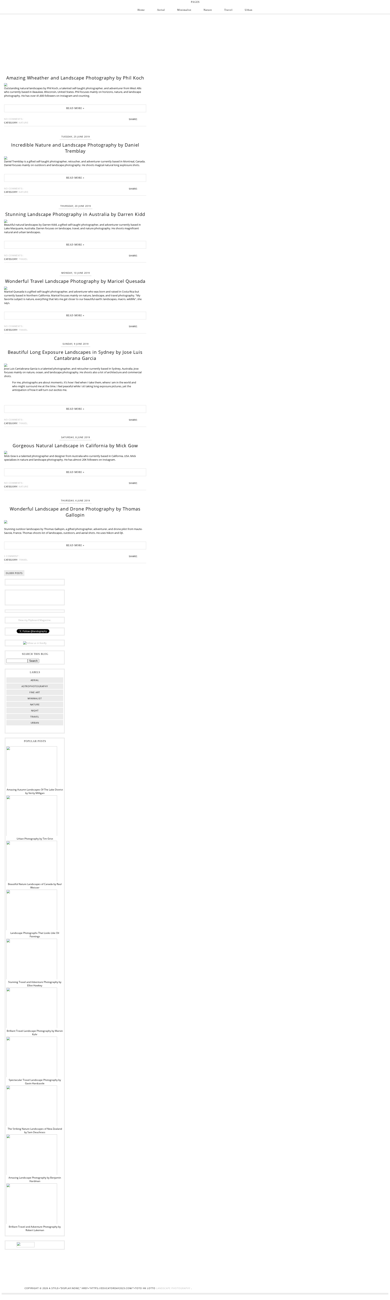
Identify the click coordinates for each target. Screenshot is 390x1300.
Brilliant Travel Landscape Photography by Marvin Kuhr (35, 1032)
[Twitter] (28, 597)
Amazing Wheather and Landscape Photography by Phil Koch (75, 78)
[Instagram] (22, 597)
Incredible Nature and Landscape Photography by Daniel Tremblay (75, 148)
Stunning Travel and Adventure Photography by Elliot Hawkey (34, 983)
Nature (208, 9)
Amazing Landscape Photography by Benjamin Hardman (35, 1179)
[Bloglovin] (41, 597)
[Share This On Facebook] (140, 119)
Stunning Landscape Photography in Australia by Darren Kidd (75, 214)
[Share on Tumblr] (143, 119)
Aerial (161, 9)
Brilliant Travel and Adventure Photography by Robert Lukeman (35, 1228)
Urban (248, 9)
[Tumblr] (47, 597)
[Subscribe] (53, 597)
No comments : (14, 119)
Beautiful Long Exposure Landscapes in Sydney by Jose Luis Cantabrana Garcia (75, 355)
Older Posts (14, 573)
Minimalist (184, 9)
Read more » (75, 108)
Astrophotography (35, 686)
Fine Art (34, 692)
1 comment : (12, 556)
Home (141, 9)
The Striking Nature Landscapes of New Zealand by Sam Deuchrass (35, 1130)
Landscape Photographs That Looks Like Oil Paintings (34, 934)
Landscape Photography (173, 1288)
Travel (228, 9)
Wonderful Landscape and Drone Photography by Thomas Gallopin (75, 512)
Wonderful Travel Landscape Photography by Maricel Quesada (75, 281)
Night (35, 710)
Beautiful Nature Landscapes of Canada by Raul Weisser (35, 885)
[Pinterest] (34, 597)
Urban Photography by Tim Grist (35, 838)
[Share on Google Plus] (142, 119)
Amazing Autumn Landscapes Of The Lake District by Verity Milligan (35, 791)
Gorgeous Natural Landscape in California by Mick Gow (75, 445)
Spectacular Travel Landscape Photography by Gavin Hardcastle (35, 1081)
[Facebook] (15, 597)
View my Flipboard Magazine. (34, 620)
